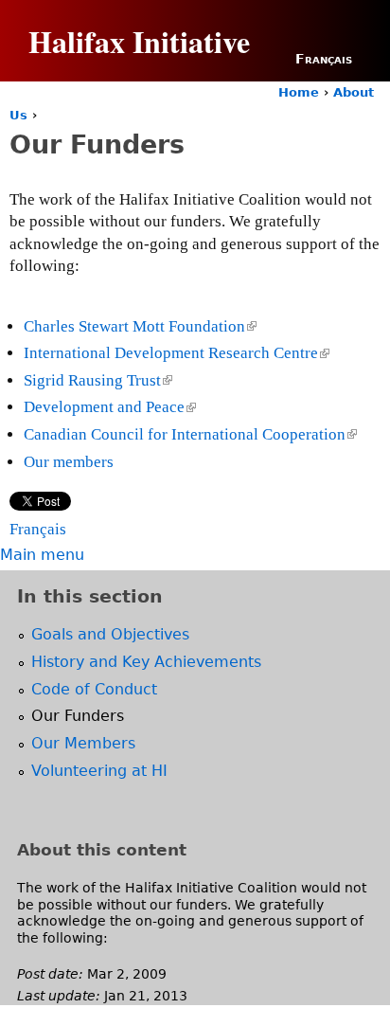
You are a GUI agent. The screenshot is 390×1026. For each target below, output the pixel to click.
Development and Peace (108, 407)
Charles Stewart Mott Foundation (139, 326)
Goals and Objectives (110, 634)
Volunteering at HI (99, 771)
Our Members (83, 743)
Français (323, 58)
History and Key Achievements (146, 662)
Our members (69, 462)
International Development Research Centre (175, 353)
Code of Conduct (94, 689)
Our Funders (77, 716)
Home (298, 92)
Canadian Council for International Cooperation (189, 434)
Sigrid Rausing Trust (96, 380)
